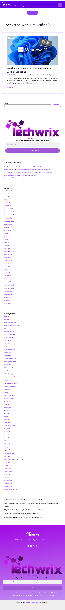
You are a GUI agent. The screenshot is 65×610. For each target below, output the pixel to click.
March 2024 (7, 276)
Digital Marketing (9, 395)
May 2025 (7, 233)
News (38, 75)
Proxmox (7, 456)
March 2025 (7, 239)
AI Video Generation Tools (12, 325)
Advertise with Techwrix (50, 593)
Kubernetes (7, 432)
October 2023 (8, 291)
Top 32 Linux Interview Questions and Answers (23, 178)
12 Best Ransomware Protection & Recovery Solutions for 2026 (23, 500)
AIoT (5, 328)
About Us (10, 593)
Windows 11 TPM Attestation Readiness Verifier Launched (29, 70)
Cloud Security (8, 374)
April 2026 (7, 203)
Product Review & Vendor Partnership (21, 595)
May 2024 (7, 270)
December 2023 (9, 285)
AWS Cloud (7, 343)
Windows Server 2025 (11, 489)
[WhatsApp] (37, 546)
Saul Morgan (8, 167)
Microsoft (33, 75)
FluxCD (6, 404)
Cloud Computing (9, 368)
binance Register (9, 175)
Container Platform (9, 386)
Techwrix (27, 602)
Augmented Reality (10, 337)
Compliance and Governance (12, 377)
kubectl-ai (7, 429)
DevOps (6, 392)
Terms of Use (50, 595)
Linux (6, 435)
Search (6, 103)
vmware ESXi (8, 480)
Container (7, 380)
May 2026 (7, 200)
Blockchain (7, 355)
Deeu (6, 178)
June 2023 (7, 303)
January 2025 (8, 245)
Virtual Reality (8, 468)
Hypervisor (7, 422)
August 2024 (8, 260)
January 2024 (8, 282)
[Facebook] (25, 546)
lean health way (8, 172)
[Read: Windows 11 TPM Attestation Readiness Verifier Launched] (32, 50)
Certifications (8, 365)
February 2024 (8, 279)
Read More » (10, 87)
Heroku (6, 419)
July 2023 (7, 300)
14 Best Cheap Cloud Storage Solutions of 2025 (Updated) (31, 167)
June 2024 (7, 267)
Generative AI (8, 407)
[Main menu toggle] (60, 5)
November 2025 (9, 215)
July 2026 (7, 193)
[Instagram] (31, 546)
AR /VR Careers (9, 331)
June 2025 (7, 230)
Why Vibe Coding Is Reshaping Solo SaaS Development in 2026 (23, 510)
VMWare (6, 477)
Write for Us (37, 593)
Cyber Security (8, 389)
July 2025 (7, 227)
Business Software (10, 359)
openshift (7, 450)
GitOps (6, 410)
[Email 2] (39, 546)
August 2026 (8, 190)
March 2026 (7, 206)
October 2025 (8, 218)
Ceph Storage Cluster (10, 362)
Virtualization (8, 471)
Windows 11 (44, 75)
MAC (5, 441)
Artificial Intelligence (10, 334)
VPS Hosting (8, 483)
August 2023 (8, 297)
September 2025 (9, 221)
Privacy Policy (39, 595)
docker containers (9, 398)
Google (6, 413)
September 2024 (9, 257)
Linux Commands (9, 438)
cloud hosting (8, 371)
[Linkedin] (28, 546)
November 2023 (9, 288)
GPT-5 (6, 416)
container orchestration (11, 383)
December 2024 (9, 248)
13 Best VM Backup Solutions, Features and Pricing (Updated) (34, 172)
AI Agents (7, 319)
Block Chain (7, 352)
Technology (7, 462)
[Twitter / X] (34, 546)
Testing (6, 465)
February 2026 (8, 209)
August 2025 (8, 224)
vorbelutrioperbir (9, 169)
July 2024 (7, 264)
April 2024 (7, 273)
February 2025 (8, 242)
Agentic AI (7, 316)
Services (18, 593)
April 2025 (7, 236)
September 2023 (9, 294)
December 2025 (9, 212)
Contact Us (27, 593)
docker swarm (8, 401)
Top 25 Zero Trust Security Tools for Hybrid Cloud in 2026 (21, 513)
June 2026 (7, 197)
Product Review (9, 453)
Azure (6, 346)
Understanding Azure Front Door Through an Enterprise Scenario (23, 517)
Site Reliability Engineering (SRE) (14, 459)
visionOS (7, 474)
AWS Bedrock (8, 340)
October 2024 (8, 254)
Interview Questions (10, 426)
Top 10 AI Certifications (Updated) (27, 175)
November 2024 (9, 251)
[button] (32, 13)
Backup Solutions (9, 349)
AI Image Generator (10, 322)
